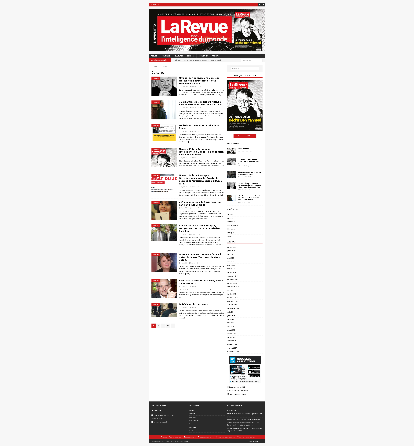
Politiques (166, 56)
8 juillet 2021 (185, 87)
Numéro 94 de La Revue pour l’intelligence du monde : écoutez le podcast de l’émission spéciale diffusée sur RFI (200, 179)
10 (168, 326)
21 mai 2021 (184, 307)
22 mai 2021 (184, 286)
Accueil (154, 56)
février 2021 (231, 269)
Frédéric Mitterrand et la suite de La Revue (199, 127)
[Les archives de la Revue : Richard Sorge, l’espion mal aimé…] (231, 161)
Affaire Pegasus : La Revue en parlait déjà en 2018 (249, 173)
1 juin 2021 (184, 263)
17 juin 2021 (184, 208)
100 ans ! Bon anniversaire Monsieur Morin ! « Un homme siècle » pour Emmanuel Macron (199, 80)
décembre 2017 (232, 341)
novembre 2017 (232, 344)
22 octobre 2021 (243, 151)
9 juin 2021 (184, 234)
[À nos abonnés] (231, 151)
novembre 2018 (232, 301)
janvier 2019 (231, 294)
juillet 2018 (231, 315)
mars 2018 (231, 330)
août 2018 (230, 312)
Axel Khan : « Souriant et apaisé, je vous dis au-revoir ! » (201, 282)
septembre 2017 (233, 351)
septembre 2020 (233, 287)
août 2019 (230, 290)
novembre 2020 (232, 280)
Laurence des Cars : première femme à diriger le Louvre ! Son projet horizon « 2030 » (200, 257)
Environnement (232, 225)
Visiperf (186, 441)
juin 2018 (230, 319)
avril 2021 (230, 262)
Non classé (231, 229)
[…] (221, 95)
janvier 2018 (231, 337)
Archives (215, 56)
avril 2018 (230, 326)
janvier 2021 (231, 272)
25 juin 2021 (184, 158)
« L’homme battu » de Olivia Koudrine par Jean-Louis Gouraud (200, 203)
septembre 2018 (233, 308)
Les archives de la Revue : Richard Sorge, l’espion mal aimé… (248, 161)
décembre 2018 (232, 297)
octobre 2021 (232, 247)
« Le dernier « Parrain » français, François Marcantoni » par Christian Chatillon (199, 228)
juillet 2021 (231, 251)
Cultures (179, 56)
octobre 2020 (232, 283)
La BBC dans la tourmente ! (194, 304)
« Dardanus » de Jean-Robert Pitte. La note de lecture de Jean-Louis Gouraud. (200, 103)
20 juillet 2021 (243, 176)
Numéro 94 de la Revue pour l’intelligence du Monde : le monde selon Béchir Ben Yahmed (201, 151)
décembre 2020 (232, 276)
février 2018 (231, 333)
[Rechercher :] (252, 60)
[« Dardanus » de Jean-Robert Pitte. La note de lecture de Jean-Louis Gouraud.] (231, 198)
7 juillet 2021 (185, 108)
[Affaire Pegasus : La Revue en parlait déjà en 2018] (231, 174)
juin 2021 (230, 254)
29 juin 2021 (184, 131)
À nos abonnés (243, 148)
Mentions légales (254, 441)
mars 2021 (231, 265)
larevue (194, 87)
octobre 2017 (232, 348)
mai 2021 (230, 258)
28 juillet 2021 (243, 166)
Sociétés (190, 56)
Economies (203, 56)
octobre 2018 (232, 305)
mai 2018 (230, 323)
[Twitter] (263, 4)
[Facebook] (259, 4)
